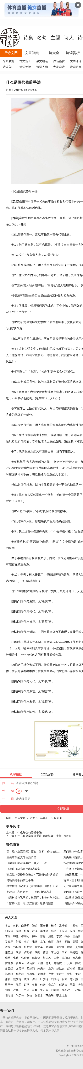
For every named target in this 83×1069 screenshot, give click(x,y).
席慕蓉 (66, 957)
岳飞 (43, 941)
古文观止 (25, 61)
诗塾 (32, 818)
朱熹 (51, 941)
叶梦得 (44, 979)
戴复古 (17, 979)
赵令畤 (71, 968)
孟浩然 (63, 925)
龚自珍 (50, 947)
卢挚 (51, 974)
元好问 (31, 968)
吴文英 (39, 947)
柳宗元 (25, 936)
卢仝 (34, 979)
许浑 (34, 931)
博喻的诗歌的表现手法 (20, 880)
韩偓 (40, 963)
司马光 (9, 984)
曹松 (70, 974)
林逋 (53, 931)
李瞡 (37, 952)
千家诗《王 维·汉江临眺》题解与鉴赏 (30, 903)
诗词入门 (8, 66)
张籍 (16, 957)
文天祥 (20, 968)
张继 (34, 941)
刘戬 (18, 941)
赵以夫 (60, 968)
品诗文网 (11, 53)
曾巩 (48, 963)
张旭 (64, 979)
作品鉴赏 (59, 61)
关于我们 (71, 1046)
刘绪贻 (55, 990)
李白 (7, 925)
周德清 (41, 974)
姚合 (70, 947)
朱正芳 (44, 990)
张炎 (7, 979)
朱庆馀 (20, 995)
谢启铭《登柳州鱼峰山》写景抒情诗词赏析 (32, 874)
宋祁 (64, 952)
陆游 (34, 925)
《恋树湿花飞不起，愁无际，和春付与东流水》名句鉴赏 (40, 897)
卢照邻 (28, 952)
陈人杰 (74, 979)
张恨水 (39, 995)
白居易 (25, 925)
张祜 (29, 995)
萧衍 (78, 974)
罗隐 (67, 941)
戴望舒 (36, 957)
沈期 (26, 979)
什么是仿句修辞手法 (29, 832)
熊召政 (66, 990)
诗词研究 (75, 66)
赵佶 (26, 984)
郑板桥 (17, 947)
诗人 (69, 37)
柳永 (34, 936)
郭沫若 (47, 957)
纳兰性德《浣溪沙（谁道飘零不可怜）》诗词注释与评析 (40, 886)
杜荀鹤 (28, 947)
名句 (42, 37)
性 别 (8, 790)
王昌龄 (77, 936)
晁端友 (58, 963)
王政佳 (77, 990)
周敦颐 (60, 947)
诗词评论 (25, 66)
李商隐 (44, 931)
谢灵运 (9, 968)
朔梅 (7, 990)
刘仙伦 (55, 979)
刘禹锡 (9, 931)
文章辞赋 (32, 53)
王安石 (44, 925)
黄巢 (34, 984)
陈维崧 (9, 995)
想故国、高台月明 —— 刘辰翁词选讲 (29, 891)
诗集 (28, 37)
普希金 (20, 963)
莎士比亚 (61, 995)
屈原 (51, 936)
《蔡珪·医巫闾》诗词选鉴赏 (23, 868)
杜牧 (26, 931)
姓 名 (8, 783)
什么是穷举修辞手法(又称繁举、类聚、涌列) (44, 835)
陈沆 (78, 963)
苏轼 (16, 925)
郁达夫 (63, 984)
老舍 (34, 990)
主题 (55, 37)
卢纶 (7, 947)
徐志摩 (77, 957)
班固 (18, 984)
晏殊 (72, 931)
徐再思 (31, 974)
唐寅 (59, 941)
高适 (75, 941)
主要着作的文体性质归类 (21, 857)
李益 (7, 957)
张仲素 (25, 957)
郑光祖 (9, 974)
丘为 (51, 968)
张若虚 (9, 952)
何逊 (43, 984)
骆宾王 (9, 941)
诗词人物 (42, 66)
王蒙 (72, 984)
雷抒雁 (9, 963)
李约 (26, 941)
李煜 (7, 936)
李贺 (59, 936)
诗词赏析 (73, 53)
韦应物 (74, 925)
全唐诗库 (65, 1050)
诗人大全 (11, 917)
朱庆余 (41, 968)
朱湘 (56, 957)
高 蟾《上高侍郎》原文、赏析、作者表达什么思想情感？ (42, 851)
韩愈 (16, 936)
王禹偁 (63, 931)
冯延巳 (74, 952)
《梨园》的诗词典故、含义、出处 (27, 863)
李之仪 (55, 952)
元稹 (18, 931)
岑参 (67, 936)
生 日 (8, 798)
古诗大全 (52, 53)
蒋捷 (45, 952)
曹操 (43, 936)
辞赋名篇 (8, 61)
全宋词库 (75, 1050)
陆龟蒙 (31, 963)
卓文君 (20, 974)
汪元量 (68, 963)
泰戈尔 (52, 984)
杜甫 (53, 925)
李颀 (18, 952)
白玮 (26, 990)
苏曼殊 (50, 995)
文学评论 (75, 61)
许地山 (17, 990)
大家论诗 (59, 66)
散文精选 (42, 61)
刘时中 (60, 974)
